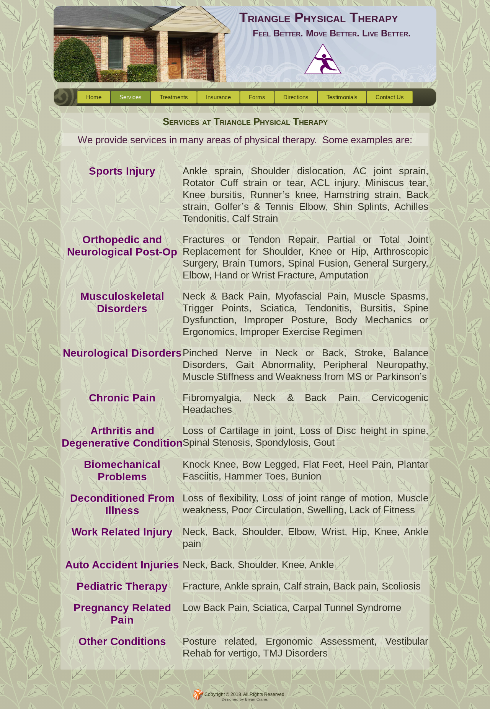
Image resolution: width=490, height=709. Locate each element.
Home (93, 97)
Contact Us (390, 97)
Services (130, 97)
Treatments (174, 97)
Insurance (218, 97)
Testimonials (342, 97)
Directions (296, 97)
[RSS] (198, 695)
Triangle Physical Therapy (318, 17)
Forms (257, 97)
